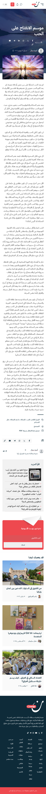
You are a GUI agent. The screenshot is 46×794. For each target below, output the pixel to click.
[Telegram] (30, 732)
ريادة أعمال (29, 752)
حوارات (21, 755)
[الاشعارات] (17, 4)
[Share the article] (32, 40)
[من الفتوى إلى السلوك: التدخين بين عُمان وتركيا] (23, 572)
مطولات (20, 751)
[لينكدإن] (3, 451)
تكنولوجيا (39, 772)
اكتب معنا (10, 748)
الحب (28, 419)
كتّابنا (12, 744)
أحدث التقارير (21, 741)
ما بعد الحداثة (14, 419)
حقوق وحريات (40, 749)
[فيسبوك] (6, 451)
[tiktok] (28, 733)
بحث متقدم (9, 759)
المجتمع (36, 426)
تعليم (40, 768)
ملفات (21, 747)
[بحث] (21, 4)
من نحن (10, 739)
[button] (41, 4)
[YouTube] (36, 732)
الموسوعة (20, 768)
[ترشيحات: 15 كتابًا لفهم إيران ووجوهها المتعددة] (23, 617)
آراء (41, 755)
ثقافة (30, 779)
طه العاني (34, 686)
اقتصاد (30, 739)
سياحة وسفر (30, 757)
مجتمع (40, 744)
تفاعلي (21, 763)
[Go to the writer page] (41, 451)
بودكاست (20, 759)
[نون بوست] (35, 4)
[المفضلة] (12, 4)
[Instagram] (33, 732)
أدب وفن (29, 748)
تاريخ (41, 759)
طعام (30, 770)
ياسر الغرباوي (32, 596)
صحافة (30, 744)
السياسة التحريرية (10, 753)
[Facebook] (41, 732)
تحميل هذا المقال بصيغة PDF (29, 430)
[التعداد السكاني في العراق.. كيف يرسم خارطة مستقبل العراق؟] (23, 662)
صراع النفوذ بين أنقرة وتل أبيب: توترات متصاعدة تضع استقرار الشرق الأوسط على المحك (16, 473)
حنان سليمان (32, 641)
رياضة (40, 763)
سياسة (40, 739)
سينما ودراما (30, 765)
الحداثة (23, 419)
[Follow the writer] (25, 450)
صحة (30, 775)
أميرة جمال (33, 51)
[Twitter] (39, 732)
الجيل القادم (35, 419)
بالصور (21, 772)
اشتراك (23, 545)
